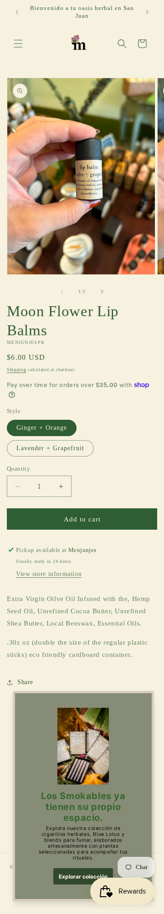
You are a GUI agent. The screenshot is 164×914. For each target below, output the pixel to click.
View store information (49, 574)
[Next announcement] (147, 12)
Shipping (16, 369)
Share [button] (25, 682)
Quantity (18, 468)
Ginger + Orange (41, 427)
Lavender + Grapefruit (50, 448)
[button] (18, 44)
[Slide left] (62, 292)
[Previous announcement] (17, 12)
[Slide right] (102, 292)
